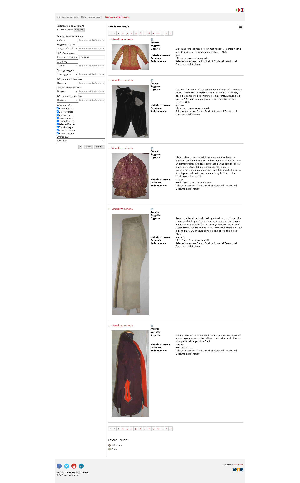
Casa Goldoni (66, 118)
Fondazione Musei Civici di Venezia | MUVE (69, 8)
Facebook (59, 466)
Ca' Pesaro (64, 115)
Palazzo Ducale (67, 124)
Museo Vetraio (66, 134)
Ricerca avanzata (91, 17)
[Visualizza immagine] (130, 57)
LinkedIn (81, 466)
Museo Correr (66, 109)
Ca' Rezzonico (66, 112)
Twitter (66, 466)
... (162, 33)
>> (171, 33)
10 (158, 33)
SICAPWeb (238, 465)
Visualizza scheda (122, 39)
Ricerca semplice (67, 17)
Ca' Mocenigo (66, 127)
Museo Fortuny (66, 121)
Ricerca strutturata (117, 17)
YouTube (74, 466)
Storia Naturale (67, 131)
